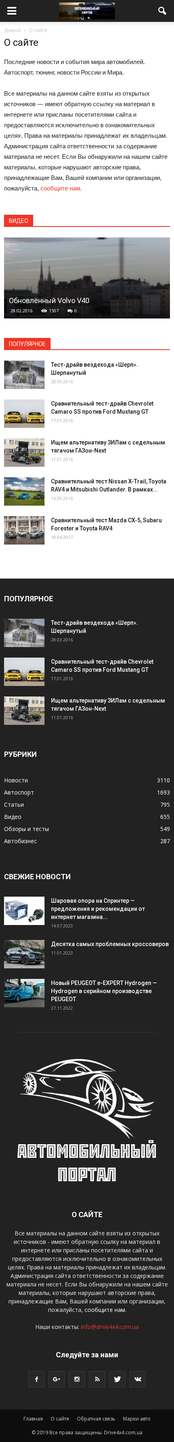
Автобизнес (20, 841)
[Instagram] (77, 1379)
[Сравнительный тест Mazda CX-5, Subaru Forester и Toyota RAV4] (24, 530)
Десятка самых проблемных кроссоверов (110, 944)
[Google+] (57, 1379)
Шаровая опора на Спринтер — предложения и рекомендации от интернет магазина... (98, 908)
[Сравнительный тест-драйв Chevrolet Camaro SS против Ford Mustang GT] (24, 413)
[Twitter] (117, 1379)
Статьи (14, 804)
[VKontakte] (137, 1379)
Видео (12, 816)
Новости (16, 780)
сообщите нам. (61, 188)
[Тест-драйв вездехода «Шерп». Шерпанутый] (24, 375)
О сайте (60, 1418)
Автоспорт (19, 792)
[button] (162, 11)
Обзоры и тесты (26, 829)
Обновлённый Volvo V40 (49, 300)
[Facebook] (36, 1379)
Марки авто (137, 1418)
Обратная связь (96, 1418)
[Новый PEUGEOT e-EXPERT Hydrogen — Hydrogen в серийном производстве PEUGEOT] (24, 993)
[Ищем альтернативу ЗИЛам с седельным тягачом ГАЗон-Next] (24, 452)
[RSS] (97, 1379)
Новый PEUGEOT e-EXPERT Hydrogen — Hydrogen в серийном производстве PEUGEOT (104, 991)
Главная (33, 1418)
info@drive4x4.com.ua (110, 1327)
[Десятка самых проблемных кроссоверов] (24, 954)
